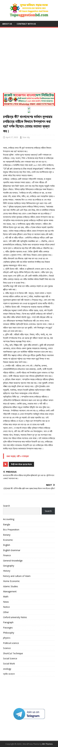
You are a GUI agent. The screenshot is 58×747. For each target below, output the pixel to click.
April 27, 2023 (12, 137)
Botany (6, 534)
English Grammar (11, 550)
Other (6, 612)
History (6, 570)
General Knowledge (13, 560)
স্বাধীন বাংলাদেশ (9, 673)
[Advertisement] (29, 61)
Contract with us (26, 24)
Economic (8, 539)
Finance (7, 555)
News (6, 601)
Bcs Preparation (11, 529)
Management (10, 591)
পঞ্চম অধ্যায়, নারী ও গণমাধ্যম (17, 456)
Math (5, 596)
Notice (6, 606)
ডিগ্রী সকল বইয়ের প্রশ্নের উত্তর (21, 464)
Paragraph (8, 622)
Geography (8, 565)
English (6, 544)
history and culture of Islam (16, 576)
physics (6, 637)
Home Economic (11, 581)
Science (7, 648)
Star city (26, 137)
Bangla (6, 524)
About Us (7, 24)
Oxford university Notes (15, 617)
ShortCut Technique (13, 653)
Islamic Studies (10, 586)
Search (6, 505)
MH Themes (47, 744)
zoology (7, 668)
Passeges (8, 627)
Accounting (8, 519)
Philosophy (8, 632)
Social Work (9, 663)
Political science (11, 643)
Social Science (10, 658)
